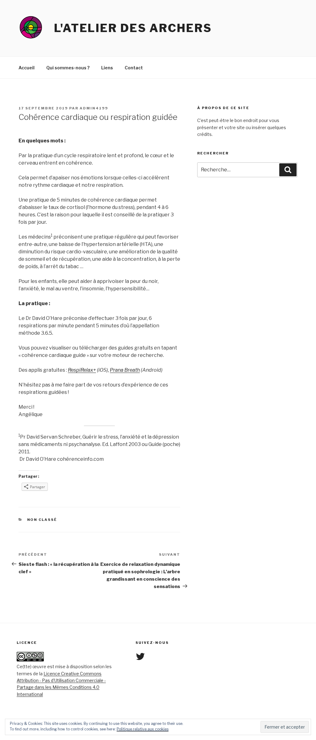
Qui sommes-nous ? (67, 67)
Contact (134, 67)
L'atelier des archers (133, 28)
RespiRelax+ (82, 370)
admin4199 (94, 108)
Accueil (27, 67)
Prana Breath (125, 370)
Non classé (42, 519)
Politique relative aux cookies (142, 729)
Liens (107, 67)
